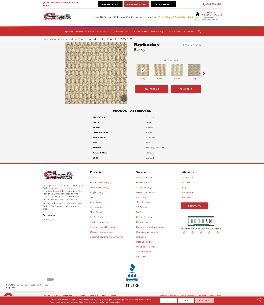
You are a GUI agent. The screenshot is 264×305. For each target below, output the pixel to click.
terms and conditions (92, 302)
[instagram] (132, 286)
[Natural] (177, 70)
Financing (186, 89)
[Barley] (143, 70)
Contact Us (152, 89)
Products (72, 39)
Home (46, 39)
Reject (186, 301)
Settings (204, 301)
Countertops (122, 31)
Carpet (66, 31)
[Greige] (194, 70)
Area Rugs (103, 31)
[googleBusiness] (137, 286)
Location (189, 31)
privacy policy (70, 302)
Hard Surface (83, 31)
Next (204, 69)
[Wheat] (160, 70)
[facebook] (128, 286)
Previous (133, 69)
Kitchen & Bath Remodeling (148, 31)
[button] (72, 31)
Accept (168, 301)
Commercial (173, 31)
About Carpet (58, 39)
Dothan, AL (48, 219)
